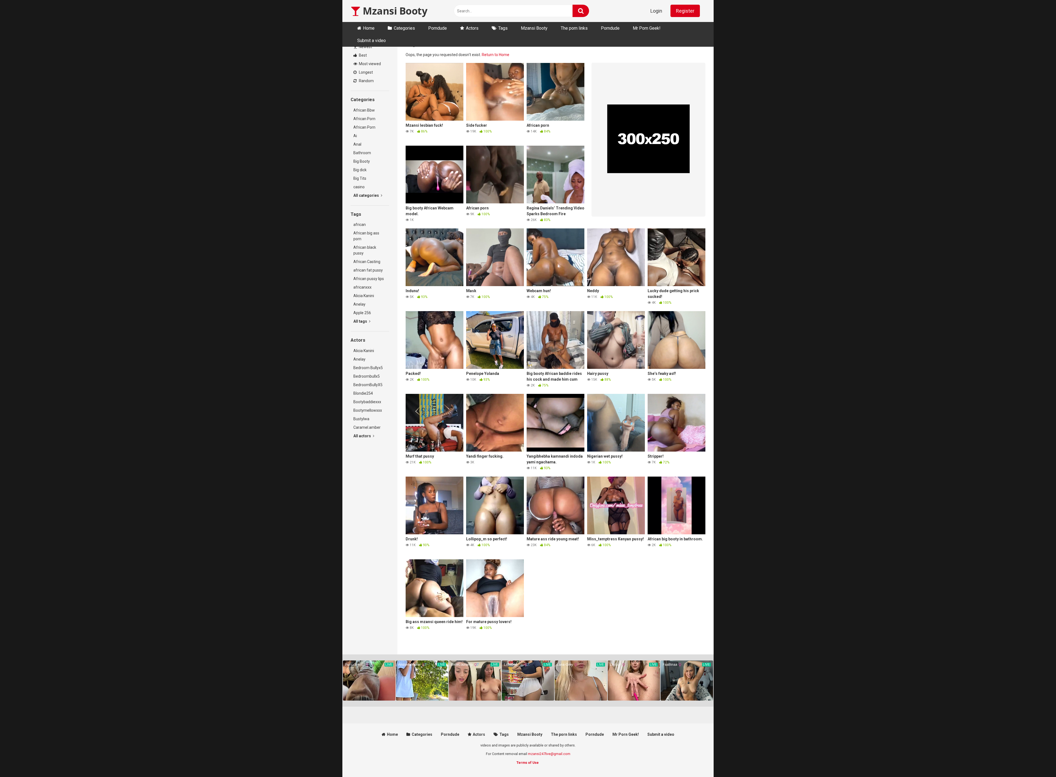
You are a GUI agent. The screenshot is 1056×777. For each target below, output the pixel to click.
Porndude (437, 28)
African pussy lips (368, 278)
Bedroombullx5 (366, 376)
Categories (404, 28)
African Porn (364, 119)
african (359, 224)
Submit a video (371, 40)
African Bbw (364, 110)
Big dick (360, 170)
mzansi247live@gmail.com (549, 754)
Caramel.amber (367, 427)
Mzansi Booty (394, 11)
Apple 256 (362, 313)
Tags (503, 28)
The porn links (574, 28)
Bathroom (362, 153)
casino (359, 187)
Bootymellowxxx (367, 410)
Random (366, 81)
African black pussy (364, 250)
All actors (362, 436)
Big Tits (359, 178)
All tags (360, 321)
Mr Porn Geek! (647, 28)
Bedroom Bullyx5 (368, 368)
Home (369, 28)
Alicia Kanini (363, 296)
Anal (357, 144)
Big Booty (361, 161)
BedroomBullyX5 (368, 385)
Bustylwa (361, 419)
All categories (366, 195)
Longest (365, 72)
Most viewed (369, 64)
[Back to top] (1037, 760)
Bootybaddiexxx (367, 402)
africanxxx (362, 287)
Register (685, 11)
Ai (355, 136)
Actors (472, 28)
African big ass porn (366, 236)
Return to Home (495, 54)
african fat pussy (368, 270)
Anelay (359, 304)
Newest (365, 47)
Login (656, 11)
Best (362, 55)
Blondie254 (363, 393)
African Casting (366, 261)
